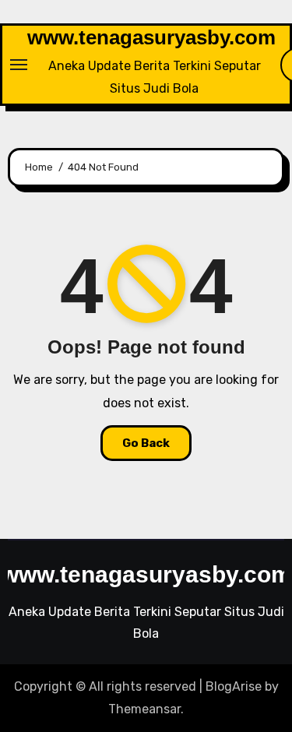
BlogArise (234, 686)
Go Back (146, 443)
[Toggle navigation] (18, 64)
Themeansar (144, 709)
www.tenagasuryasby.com (151, 37)
